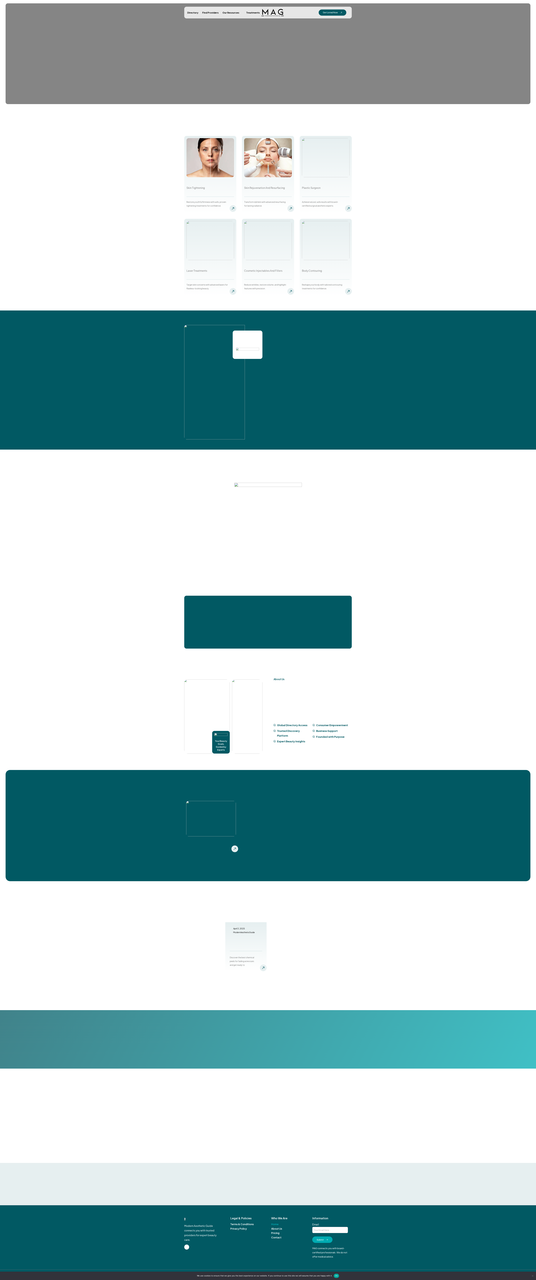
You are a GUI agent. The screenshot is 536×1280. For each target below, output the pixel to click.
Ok (336, 1276)
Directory (192, 12)
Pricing (275, 1233)
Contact (276, 1237)
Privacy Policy (238, 1228)
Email (315, 1224)
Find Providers (210, 12)
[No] (532, 1275)
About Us (276, 1228)
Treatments (253, 12)
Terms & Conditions (242, 1224)
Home (274, 1224)
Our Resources (230, 12)
